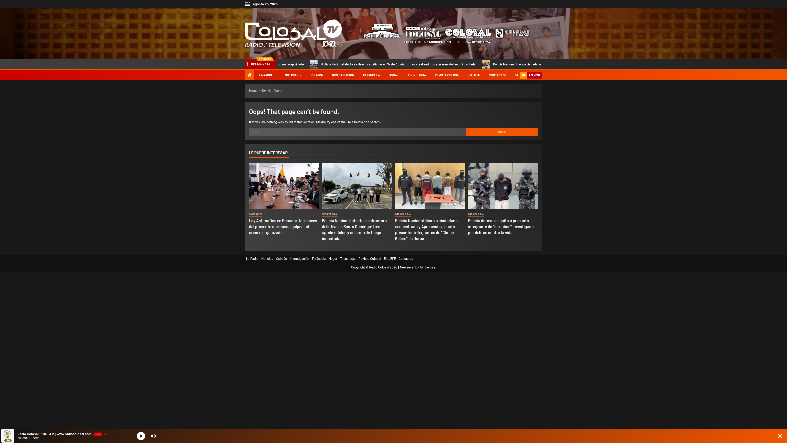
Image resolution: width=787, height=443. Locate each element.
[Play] (141, 436)
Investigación (343, 75)
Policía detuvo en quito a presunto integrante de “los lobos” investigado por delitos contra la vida (501, 226)
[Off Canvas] (247, 4)
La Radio (265, 75)
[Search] (516, 75)
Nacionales (255, 214)
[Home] (249, 75)
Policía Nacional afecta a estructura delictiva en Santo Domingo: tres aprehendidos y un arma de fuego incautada (352, 64)
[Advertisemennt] (443, 33)
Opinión (317, 75)
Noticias (291, 75)
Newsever (407, 267)
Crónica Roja (330, 214)
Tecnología (417, 75)
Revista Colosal (447, 75)
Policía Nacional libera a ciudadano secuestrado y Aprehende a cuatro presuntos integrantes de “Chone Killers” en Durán (529, 64)
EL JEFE (474, 75)
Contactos (498, 75)
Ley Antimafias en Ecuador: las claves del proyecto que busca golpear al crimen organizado (283, 226)
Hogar (394, 75)
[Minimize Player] (780, 436)
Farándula (371, 75)
